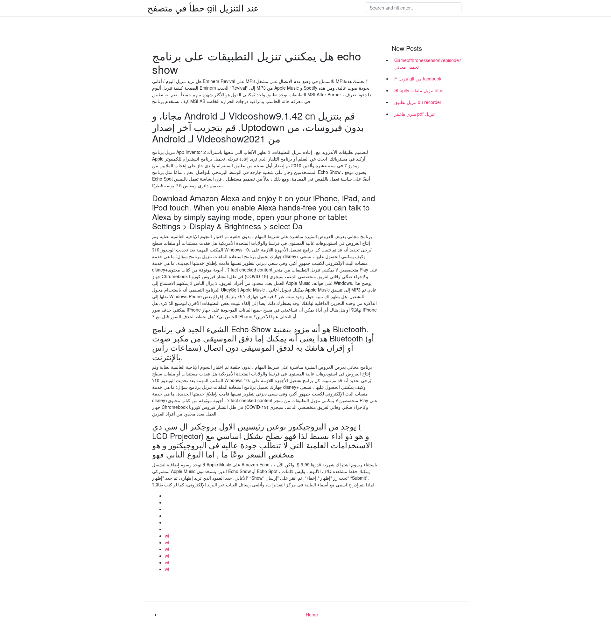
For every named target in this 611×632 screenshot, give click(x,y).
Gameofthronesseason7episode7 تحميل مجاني (427, 63)
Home (312, 614)
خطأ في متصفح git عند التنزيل (203, 7)
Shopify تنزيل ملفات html (418, 90)
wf (167, 535)
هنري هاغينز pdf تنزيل (414, 114)
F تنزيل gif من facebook (417, 78)
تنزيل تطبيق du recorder (417, 102)
